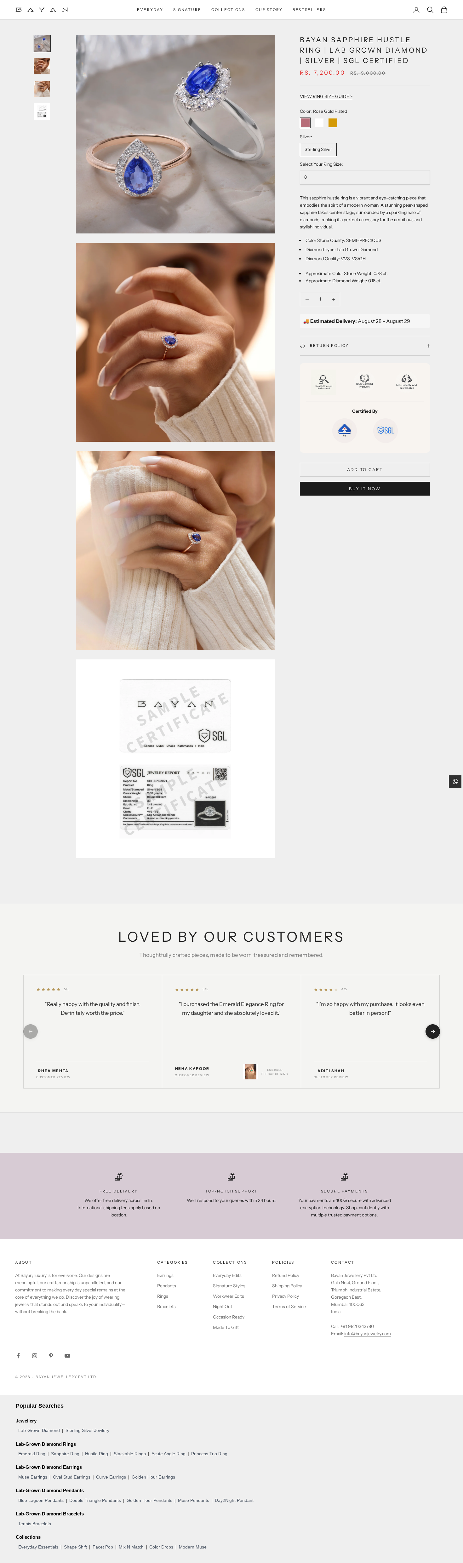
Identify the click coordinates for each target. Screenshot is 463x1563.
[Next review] (433, 1031)
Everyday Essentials (38, 1546)
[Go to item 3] (42, 89)
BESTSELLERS (309, 9)
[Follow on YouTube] (67, 1356)
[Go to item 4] (42, 111)
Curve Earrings (111, 1477)
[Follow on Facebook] (18, 1356)
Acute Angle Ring (168, 1453)
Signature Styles (229, 1286)
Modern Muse (193, 1546)
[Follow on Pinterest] (51, 1356)
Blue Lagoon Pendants (41, 1500)
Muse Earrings (32, 1477)
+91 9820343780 (357, 1326)
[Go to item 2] (42, 66)
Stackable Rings (130, 1453)
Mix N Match (131, 1546)
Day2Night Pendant (234, 1500)
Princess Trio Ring (209, 1453)
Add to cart (365, 469)
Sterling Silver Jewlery (87, 1430)
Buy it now (364, 488)
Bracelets (166, 1306)
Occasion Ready (228, 1317)
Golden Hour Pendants (149, 1500)
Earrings (165, 1275)
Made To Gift (226, 1327)
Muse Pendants (193, 1500)
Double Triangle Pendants (95, 1500)
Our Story (269, 9)
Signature (187, 9)
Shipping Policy (287, 1286)
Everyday (150, 9)
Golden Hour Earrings (153, 1477)
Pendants (166, 1286)
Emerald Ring (31, 1453)
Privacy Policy (285, 1296)
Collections (228, 9)
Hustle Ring (96, 1453)
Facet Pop (103, 1546)
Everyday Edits (227, 1275)
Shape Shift (75, 1546)
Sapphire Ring (65, 1453)
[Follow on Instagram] (34, 1356)
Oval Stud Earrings (71, 1477)
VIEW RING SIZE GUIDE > (326, 96)
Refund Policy (285, 1275)
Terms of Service (289, 1306)
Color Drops (161, 1546)
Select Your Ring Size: (321, 164)
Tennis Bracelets (34, 1523)
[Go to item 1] (42, 43)
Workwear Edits (228, 1296)
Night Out (222, 1306)
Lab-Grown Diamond (39, 1430)
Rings (162, 1296)
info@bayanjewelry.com (367, 1333)
